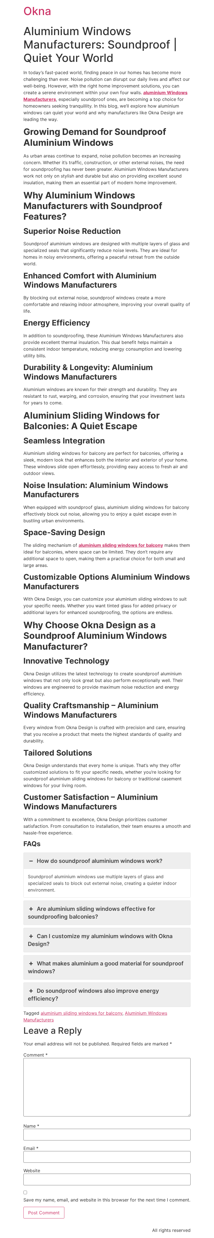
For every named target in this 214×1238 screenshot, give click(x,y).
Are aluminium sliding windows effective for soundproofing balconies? (91, 913)
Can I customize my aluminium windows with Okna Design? (100, 940)
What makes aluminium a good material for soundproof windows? (106, 967)
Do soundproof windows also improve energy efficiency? (93, 994)
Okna (37, 11)
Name (31, 1126)
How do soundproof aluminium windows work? (99, 861)
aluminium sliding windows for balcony (81, 1013)
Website (31, 1170)
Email (30, 1148)
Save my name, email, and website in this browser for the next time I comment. (106, 1200)
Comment (35, 1055)
